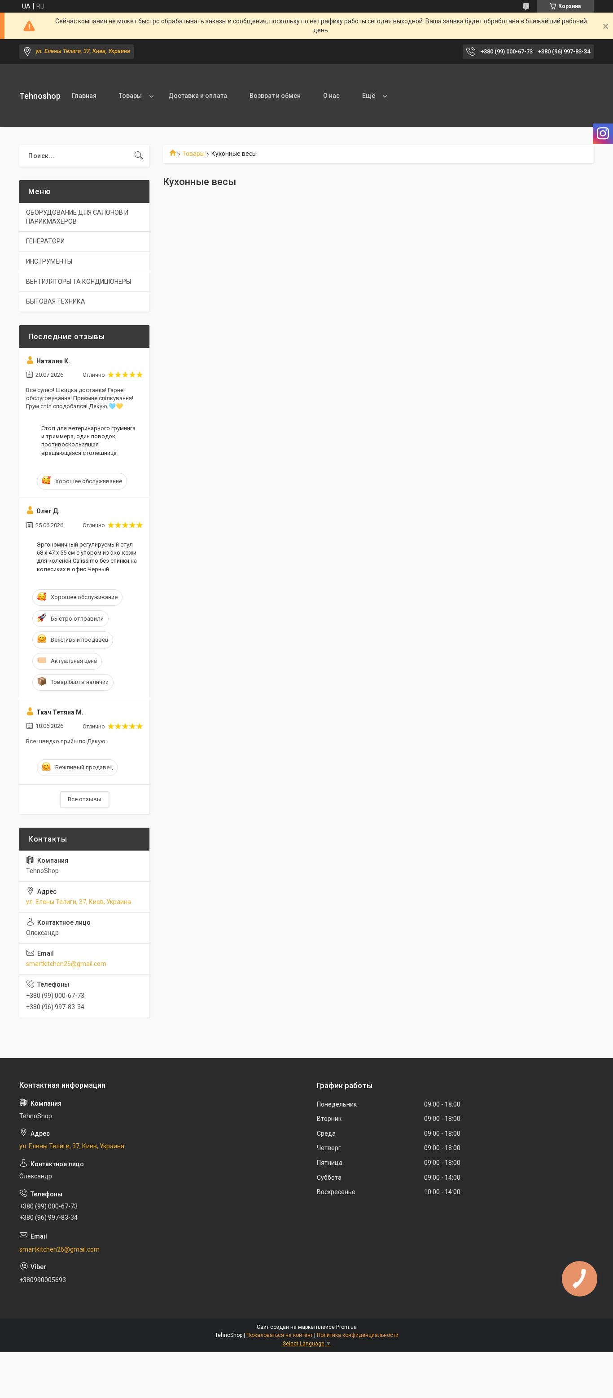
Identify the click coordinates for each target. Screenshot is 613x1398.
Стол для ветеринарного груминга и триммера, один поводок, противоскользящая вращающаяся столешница (88, 440)
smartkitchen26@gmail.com (66, 963)
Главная (84, 95)
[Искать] (138, 156)
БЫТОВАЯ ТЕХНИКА (55, 301)
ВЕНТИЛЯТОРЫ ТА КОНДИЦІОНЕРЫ (78, 281)
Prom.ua (346, 1327)
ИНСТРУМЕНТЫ (49, 261)
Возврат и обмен (275, 95)
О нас (331, 95)
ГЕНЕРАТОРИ (45, 241)
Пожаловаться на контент (279, 1335)
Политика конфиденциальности (357, 1335)
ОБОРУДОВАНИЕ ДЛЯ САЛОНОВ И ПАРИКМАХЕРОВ (77, 217)
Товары (130, 95)
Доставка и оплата (197, 95)
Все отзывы (84, 799)
